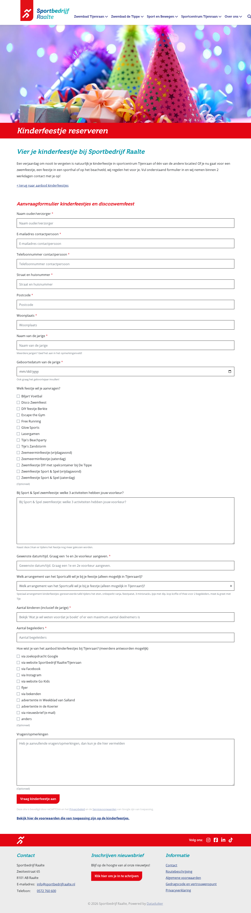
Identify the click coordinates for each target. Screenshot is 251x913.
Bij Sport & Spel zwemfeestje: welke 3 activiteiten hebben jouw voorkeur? (70, 493)
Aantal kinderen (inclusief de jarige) (44, 608)
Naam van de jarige (32, 336)
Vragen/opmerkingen (32, 734)
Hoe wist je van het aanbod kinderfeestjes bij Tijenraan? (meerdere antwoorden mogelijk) (82, 648)
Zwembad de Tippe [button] (126, 16)
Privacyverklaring (178, 890)
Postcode (25, 295)
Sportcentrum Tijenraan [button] (199, 16)
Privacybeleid (77, 809)
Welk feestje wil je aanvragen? (38, 388)
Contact (171, 865)
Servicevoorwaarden (104, 809)
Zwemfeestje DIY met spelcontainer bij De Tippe (56, 465)
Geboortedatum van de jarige (40, 362)
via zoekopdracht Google (39, 656)
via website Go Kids (35, 681)
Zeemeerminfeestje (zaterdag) (43, 459)
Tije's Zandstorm (33, 446)
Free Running (31, 421)
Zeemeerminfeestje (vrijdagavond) (46, 452)
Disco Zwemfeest (33, 402)
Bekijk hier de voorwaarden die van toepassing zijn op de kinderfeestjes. (73, 818)
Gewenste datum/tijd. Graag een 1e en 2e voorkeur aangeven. (64, 556)
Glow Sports (30, 427)
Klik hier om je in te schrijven (117, 876)
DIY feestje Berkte (34, 409)
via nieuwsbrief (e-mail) (38, 713)
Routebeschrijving (179, 871)
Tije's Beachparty (33, 440)
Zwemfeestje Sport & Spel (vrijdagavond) (51, 471)
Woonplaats (27, 315)
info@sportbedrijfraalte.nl (56, 884)
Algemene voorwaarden (183, 878)
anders (26, 719)
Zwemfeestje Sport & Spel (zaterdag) (48, 477)
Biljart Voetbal (31, 396)
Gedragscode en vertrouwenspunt (191, 884)
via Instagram (31, 675)
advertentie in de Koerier (39, 706)
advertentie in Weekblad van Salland (48, 700)
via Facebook (30, 669)
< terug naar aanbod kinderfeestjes (43, 185)
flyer (24, 687)
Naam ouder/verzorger (35, 214)
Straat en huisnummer (35, 275)
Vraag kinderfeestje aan (38, 799)
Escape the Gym (33, 415)
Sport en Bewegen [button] (161, 16)
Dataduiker (155, 903)
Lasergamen (30, 434)
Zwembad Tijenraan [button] (89, 16)
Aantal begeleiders (32, 628)
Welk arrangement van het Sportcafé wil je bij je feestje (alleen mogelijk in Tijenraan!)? (79, 576)
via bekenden (31, 694)
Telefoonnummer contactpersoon (43, 254)
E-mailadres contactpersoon (39, 234)
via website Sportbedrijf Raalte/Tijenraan (51, 662)
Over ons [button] (232, 16)
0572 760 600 (46, 891)
